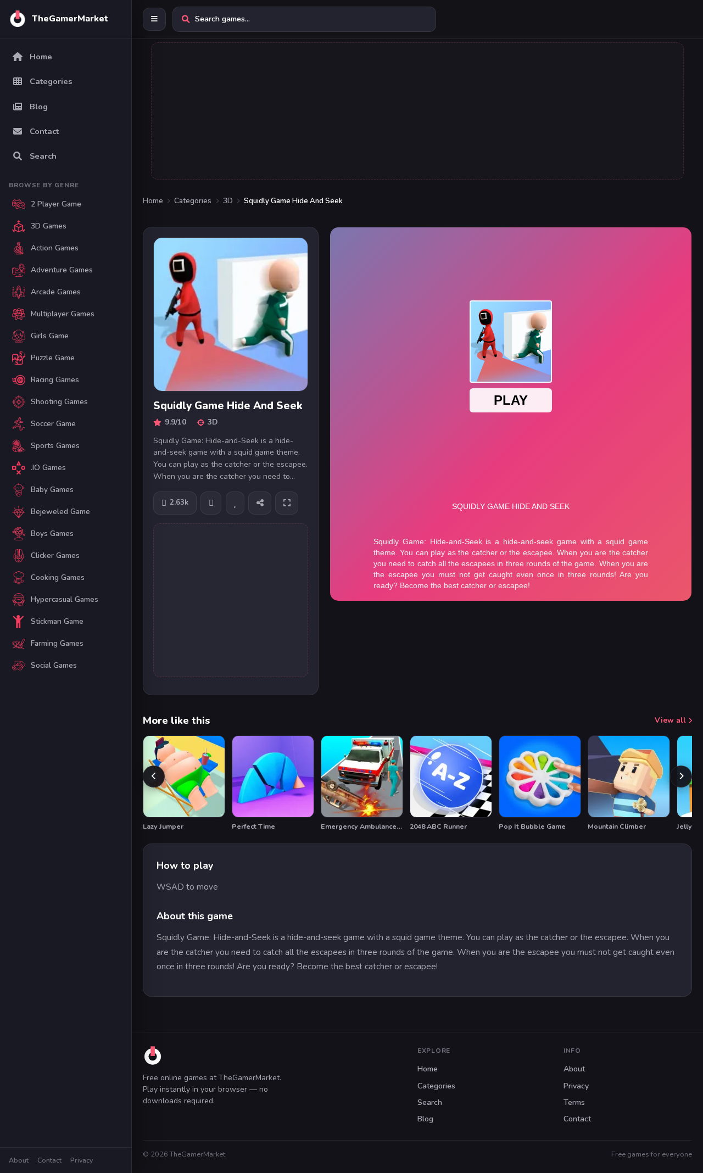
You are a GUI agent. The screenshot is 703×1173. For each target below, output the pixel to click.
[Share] (259, 503)
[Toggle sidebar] (154, 19)
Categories (192, 201)
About (19, 1160)
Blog (425, 1119)
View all (671, 720)
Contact (49, 1160)
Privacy (81, 1160)
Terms (574, 1102)
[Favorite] (235, 503)
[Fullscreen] (286, 503)
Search (429, 1102)
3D (228, 201)
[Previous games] (154, 776)
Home (153, 201)
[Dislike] (210, 503)
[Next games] (681, 776)
